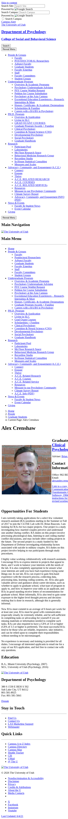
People (11, 414)
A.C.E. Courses (23, 378)
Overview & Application (27, 117)
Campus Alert (8, 21)
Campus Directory (17, 746)
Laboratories (21, 149)
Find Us (12, 718)
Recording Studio (24, 158)
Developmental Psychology (29, 134)
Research (12, 143)
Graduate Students (24, 66)
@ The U (13, 761)
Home (11, 248)
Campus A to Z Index (19, 743)
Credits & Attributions (19, 787)
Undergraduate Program (20, 81)
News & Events (16, 203)
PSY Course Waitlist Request (30, 90)
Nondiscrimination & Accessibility (26, 778)
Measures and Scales (25, 164)
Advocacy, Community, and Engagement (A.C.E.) (34, 167)
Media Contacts (16, 793)
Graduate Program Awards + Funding (34, 126)
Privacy (12, 784)
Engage (18, 173)
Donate (5, 701)
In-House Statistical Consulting (31, 161)
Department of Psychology (23, 32)
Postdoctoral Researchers (28, 257)
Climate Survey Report (26, 194)
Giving (11, 211)
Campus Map (15, 749)
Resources (20, 188)
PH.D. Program (16, 114)
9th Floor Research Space (28, 152)
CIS (10, 755)
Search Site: (7, 5)
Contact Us (14, 721)
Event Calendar (23, 208)
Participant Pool (23, 146)
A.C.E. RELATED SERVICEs (31, 185)
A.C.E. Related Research (28, 375)
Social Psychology (24, 137)
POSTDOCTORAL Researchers (32, 60)
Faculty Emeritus (23, 69)
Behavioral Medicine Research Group (34, 155)
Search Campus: (9, 12)
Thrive (18, 176)
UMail (11, 758)
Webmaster (13, 726)
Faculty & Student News (27, 205)
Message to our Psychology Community (35, 191)
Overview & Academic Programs (32, 84)
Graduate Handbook (25, 140)
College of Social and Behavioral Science (28, 39)
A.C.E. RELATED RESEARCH (32, 179)
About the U (14, 790)
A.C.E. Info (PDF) (24, 393)
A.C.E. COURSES (25, 182)
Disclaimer (13, 781)
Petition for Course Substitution (31, 93)
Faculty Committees (25, 75)
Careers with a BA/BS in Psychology (34, 111)
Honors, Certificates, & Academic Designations (39, 105)
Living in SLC (22, 120)
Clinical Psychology (25, 129)
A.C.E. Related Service (27, 381)
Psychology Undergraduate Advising (34, 87)
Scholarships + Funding (27, 322)
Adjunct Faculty (23, 63)
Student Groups (23, 78)
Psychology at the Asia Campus (31, 96)
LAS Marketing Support (20, 724)
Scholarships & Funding (27, 108)
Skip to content (9, 2)
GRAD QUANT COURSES (30, 123)
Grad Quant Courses (25, 319)
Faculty (18, 58)
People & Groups (17, 55)
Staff (17, 72)
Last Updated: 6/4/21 (12, 816)
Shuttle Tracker (16, 752)
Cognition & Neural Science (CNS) (33, 132)
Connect (19, 170)
